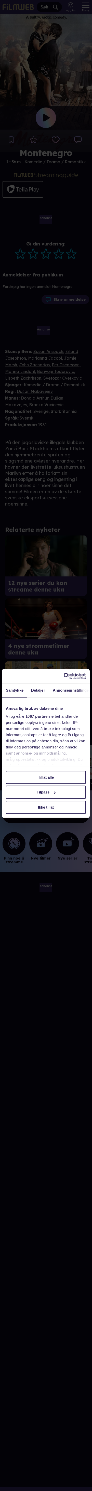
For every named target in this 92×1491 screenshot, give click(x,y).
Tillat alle (46, 777)
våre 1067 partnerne (35, 716)
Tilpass (43, 792)
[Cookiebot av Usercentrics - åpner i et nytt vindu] (65, 676)
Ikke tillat (46, 807)
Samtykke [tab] (14, 690)
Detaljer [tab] (38, 690)
